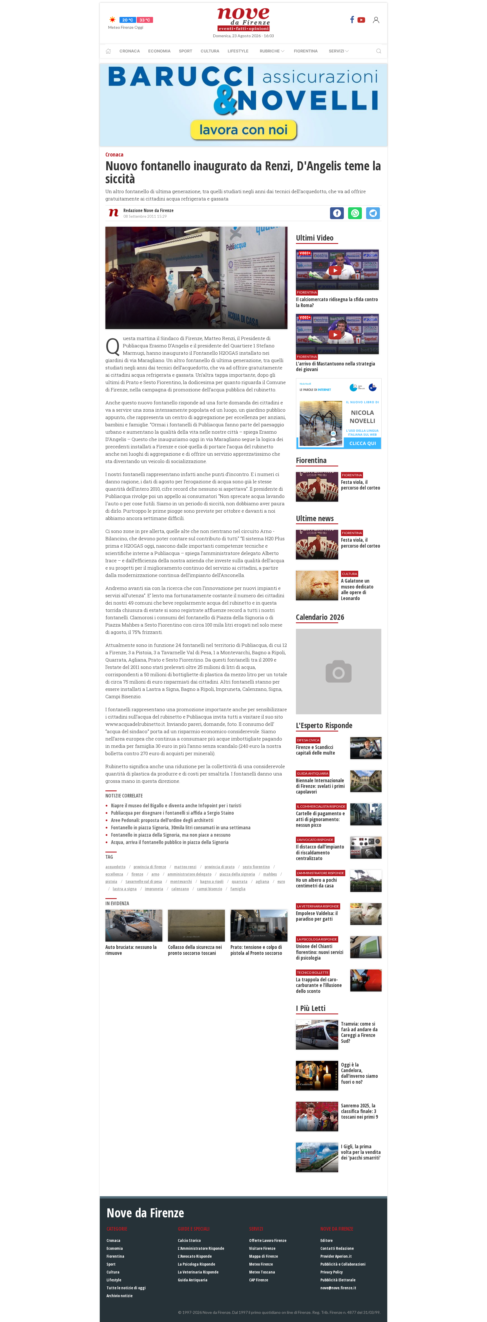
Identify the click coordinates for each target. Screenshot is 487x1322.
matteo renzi (185, 866)
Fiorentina (306, 51)
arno (155, 874)
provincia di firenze (150, 866)
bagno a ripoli (211, 881)
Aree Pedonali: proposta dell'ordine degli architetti (162, 820)
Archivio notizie (119, 1295)
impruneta (154, 888)
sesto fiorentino (256, 866)
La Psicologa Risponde (196, 1264)
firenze (137, 874)
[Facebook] (352, 20)
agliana (262, 881)
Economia (159, 51)
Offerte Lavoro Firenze (267, 1240)
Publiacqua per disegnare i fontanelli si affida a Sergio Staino (172, 813)
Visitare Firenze (262, 1248)
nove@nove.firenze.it (338, 1287)
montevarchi (181, 881)
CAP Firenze (258, 1280)
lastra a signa (125, 888)
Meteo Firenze (261, 1264)
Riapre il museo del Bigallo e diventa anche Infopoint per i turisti (176, 805)
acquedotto (115, 866)
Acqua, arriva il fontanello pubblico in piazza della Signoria (170, 842)
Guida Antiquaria (192, 1280)
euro (281, 881)
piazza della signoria (237, 874)
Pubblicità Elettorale (337, 1280)
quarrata (239, 881)
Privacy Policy (331, 1272)
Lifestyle (238, 51)
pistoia (111, 881)
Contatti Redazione (337, 1248)
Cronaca (129, 51)
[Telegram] (373, 213)
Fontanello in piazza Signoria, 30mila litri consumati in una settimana (181, 827)
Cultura (210, 51)
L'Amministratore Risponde (201, 1248)
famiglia (237, 888)
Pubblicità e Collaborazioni (343, 1264)
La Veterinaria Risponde (198, 1272)
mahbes (270, 874)
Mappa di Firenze (263, 1256)
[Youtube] (361, 20)
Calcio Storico (189, 1240)
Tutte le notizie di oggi (126, 1287)
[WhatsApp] (355, 213)
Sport (185, 51)
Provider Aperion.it (336, 1256)
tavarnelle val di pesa (143, 881)
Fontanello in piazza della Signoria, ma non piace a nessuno (171, 835)
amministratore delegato (189, 874)
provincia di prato (219, 866)
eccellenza (114, 874)
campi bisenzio (209, 888)
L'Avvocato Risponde (195, 1256)
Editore (326, 1240)
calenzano (180, 888)
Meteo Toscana (262, 1272)
